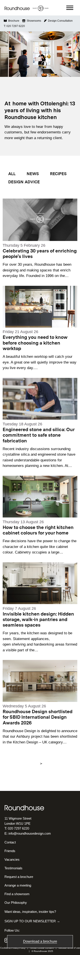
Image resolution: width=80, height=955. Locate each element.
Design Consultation (60, 20)
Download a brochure (40, 941)
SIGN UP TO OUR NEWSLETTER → (32, 921)
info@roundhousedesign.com (29, 833)
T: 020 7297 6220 (14, 26)
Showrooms (33, 20)
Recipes (58, 174)
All (12, 174)
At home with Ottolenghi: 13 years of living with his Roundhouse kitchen (39, 110)
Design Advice (24, 182)
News (33, 174)
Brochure (13, 20)
